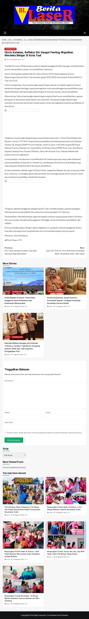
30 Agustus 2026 (18, 515)
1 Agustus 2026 (18, 354)
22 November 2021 (15, 59)
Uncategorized (10, 49)
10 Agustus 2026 (61, 306)
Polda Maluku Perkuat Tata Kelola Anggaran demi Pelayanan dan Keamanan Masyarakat (20, 300)
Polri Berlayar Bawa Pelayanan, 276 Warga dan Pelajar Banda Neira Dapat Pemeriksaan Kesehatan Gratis (22, 509)
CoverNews (52, 615)
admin (8, 307)
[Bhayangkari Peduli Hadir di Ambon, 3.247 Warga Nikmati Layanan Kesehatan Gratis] (65, 490)
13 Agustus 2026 (18, 306)
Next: (65, 251)
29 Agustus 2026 (61, 512)
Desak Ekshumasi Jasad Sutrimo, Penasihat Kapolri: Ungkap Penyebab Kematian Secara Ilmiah (64, 300)
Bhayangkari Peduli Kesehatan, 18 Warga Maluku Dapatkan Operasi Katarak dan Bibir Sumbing (22, 598)
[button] (5, 32)
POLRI (8, 291)
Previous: (21, 251)
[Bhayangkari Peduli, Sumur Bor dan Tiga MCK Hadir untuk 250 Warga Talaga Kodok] (65, 535)
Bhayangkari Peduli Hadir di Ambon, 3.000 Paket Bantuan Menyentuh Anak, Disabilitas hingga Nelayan (22, 553)
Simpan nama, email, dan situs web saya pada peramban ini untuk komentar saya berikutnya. (44, 432)
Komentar (9, 381)
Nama (7, 412)
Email (48, 412)
